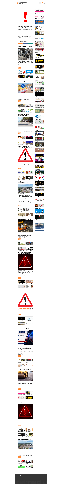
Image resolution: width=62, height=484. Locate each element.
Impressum (18, 475)
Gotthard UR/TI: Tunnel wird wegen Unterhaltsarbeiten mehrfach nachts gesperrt (25, 219)
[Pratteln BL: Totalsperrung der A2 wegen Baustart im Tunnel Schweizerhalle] (25, 411)
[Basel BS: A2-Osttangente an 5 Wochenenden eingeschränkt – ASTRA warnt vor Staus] (25, 88)
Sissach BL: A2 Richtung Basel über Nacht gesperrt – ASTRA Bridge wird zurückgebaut (25, 147)
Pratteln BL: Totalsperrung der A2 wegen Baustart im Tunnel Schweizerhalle (24, 402)
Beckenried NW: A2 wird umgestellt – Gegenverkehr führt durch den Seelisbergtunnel (24, 115)
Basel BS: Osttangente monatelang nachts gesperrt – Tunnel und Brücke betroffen (24, 253)
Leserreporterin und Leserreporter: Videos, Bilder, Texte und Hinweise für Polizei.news (25, 328)
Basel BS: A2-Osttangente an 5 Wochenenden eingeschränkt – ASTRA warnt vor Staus (25, 81)
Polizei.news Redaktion (22, 60)
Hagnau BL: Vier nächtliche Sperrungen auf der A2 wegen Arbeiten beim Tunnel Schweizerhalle (25, 182)
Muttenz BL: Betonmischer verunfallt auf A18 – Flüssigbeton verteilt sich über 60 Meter (25, 46)
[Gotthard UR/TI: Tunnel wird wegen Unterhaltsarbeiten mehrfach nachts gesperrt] (25, 226)
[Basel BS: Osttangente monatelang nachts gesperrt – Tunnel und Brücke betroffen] (25, 262)
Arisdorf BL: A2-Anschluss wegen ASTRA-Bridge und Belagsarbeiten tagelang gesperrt (25, 370)
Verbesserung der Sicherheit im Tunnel (24, 308)
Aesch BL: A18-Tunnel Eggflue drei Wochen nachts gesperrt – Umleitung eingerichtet (25, 291)
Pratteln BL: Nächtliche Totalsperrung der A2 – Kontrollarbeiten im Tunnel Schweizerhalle (25, 439)
